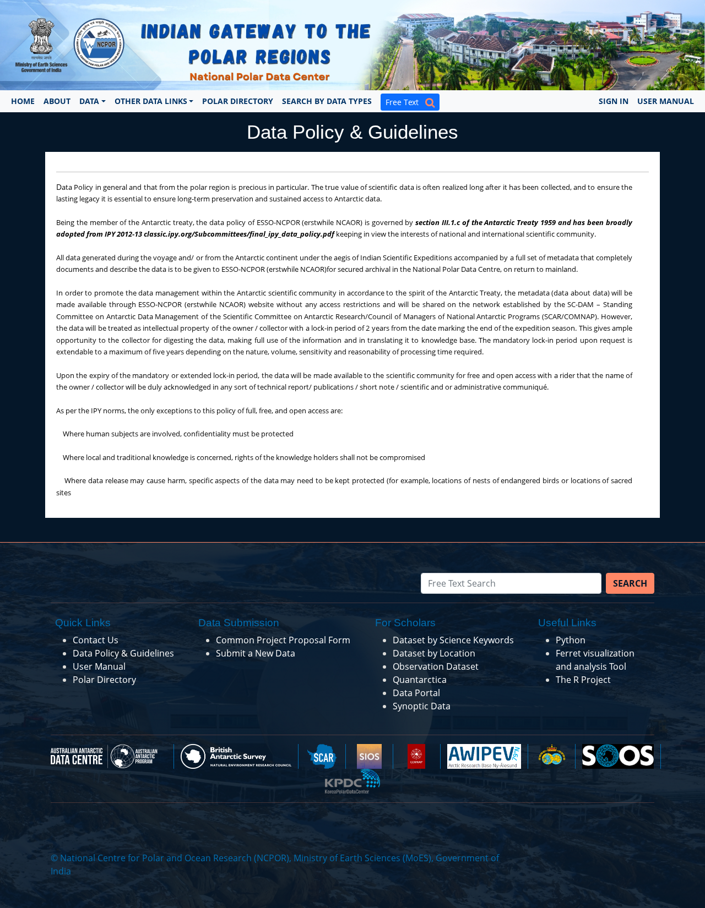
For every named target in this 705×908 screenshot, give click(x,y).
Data (89, 101)
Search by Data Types (327, 101)
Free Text (405, 102)
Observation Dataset (436, 666)
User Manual (665, 101)
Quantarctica (420, 680)
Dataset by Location (434, 653)
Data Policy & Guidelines (123, 653)
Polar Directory (237, 101)
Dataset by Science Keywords (453, 640)
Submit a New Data (255, 653)
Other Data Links (151, 101)
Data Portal (416, 693)
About (57, 101)
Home (23, 101)
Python (570, 640)
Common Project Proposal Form (283, 640)
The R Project (583, 680)
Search (630, 583)
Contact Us (95, 640)
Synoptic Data (422, 706)
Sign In (613, 101)
